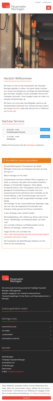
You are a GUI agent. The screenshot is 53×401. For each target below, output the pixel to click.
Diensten (16, 108)
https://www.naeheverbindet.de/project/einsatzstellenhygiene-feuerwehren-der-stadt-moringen (26, 235)
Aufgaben (6, 331)
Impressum (47, 2)
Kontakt (10, 111)
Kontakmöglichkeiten (10, 338)
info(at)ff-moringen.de (15, 371)
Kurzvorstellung (9, 327)
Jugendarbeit (7, 334)
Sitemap (38, 2)
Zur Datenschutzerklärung (39, 393)
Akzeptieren (26, 398)
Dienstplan (31, 145)
